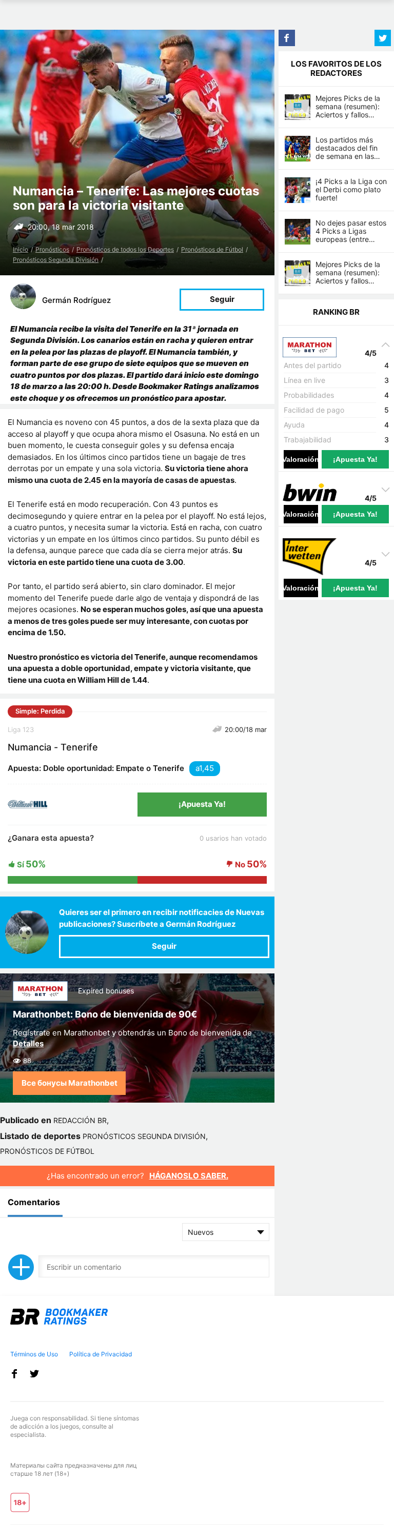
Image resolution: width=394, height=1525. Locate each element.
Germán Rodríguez (76, 300)
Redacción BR (80, 1120)
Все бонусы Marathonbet (69, 1083)
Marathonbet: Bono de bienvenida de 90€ (105, 1014)
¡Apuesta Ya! (202, 804)
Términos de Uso (34, 1354)
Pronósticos (52, 249)
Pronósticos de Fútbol (212, 249)
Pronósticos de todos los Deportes (125, 249)
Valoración (301, 459)
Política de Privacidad (100, 1354)
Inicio (20, 249)
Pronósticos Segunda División (55, 259)
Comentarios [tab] (34, 1202)
